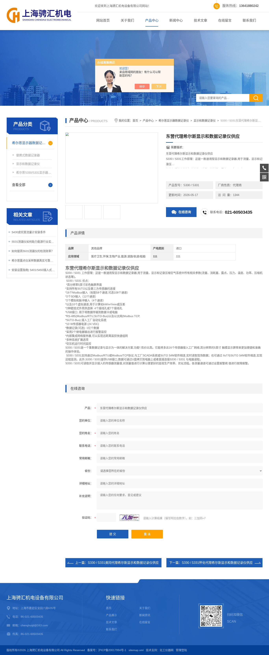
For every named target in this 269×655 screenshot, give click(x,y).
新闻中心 (176, 20)
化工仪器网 (166, 650)
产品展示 (111, 615)
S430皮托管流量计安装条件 (29, 232)
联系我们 (249, 20)
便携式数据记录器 (28, 155)
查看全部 (18, 185)
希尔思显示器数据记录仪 (30, 143)
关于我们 (127, 20)
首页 (135, 120)
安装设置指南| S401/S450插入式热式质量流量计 (34, 269)
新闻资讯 (144, 615)
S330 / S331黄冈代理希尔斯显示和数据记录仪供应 (123, 562)
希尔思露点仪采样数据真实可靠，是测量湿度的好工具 (34, 260)
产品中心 (152, 20)
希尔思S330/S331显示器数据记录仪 (34, 172)
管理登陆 (181, 650)
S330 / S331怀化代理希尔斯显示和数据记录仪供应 (217, 562)
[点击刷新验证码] (129, 517)
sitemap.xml (136, 650)
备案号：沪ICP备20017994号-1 (106, 650)
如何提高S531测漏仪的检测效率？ (33, 251)
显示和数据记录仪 (28, 164)
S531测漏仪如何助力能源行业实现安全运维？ (34, 241)
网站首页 (103, 20)
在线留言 (225, 20)
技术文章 (200, 20)
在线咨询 (184, 212)
